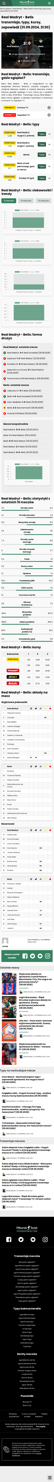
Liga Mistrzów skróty (27, 1360)
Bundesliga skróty (27, 1381)
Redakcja (13, 1414)
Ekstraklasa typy (27, 1343)
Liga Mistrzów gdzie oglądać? (27, 1265)
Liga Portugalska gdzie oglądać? (27, 1294)
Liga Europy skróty (27, 1367)
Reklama (39, 1416)
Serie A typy (27, 1332)
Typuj (41, 134)
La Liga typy (27, 1329)
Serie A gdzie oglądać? (27, 1283)
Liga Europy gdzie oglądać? (27, 1269)
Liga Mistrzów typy (27, 1314)
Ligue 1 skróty (27, 1385)
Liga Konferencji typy (27, 1318)
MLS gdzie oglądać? (27, 1262)
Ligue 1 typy (27, 1339)
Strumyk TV (27, 1402)
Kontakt (27, 1416)
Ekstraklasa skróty (27, 1388)
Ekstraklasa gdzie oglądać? (27, 1297)
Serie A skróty (27, 1377)
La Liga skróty (27, 1374)
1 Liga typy (27, 1346)
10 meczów (26, 200)
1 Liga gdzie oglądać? (27, 1301)
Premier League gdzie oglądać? (27, 1276)
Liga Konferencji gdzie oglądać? (27, 1272)
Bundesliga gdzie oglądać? (27, 1287)
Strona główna (5, 9)
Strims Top (27, 1405)
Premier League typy (27, 1325)
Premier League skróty (27, 1370)
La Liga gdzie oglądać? (27, 1280)
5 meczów (9, 200)
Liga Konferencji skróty (27, 1363)
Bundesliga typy (27, 1336)
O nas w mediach (29, 1414)
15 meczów (43, 200)
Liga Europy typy (27, 1321)
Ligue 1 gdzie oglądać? (27, 1290)
